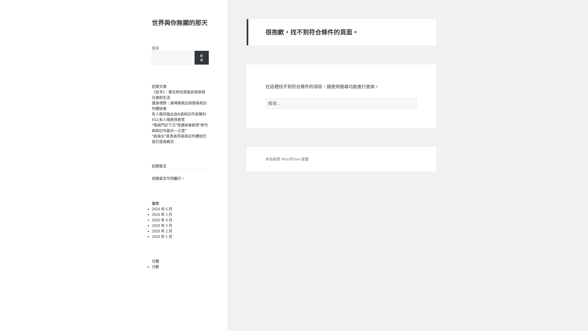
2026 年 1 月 (162, 236)
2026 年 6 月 (162, 208)
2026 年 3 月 (162, 225)
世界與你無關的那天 (180, 22)
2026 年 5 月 (162, 214)
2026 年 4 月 (162, 220)
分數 (155, 266)
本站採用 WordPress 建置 (287, 159)
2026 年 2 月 (162, 231)
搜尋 (155, 48)
